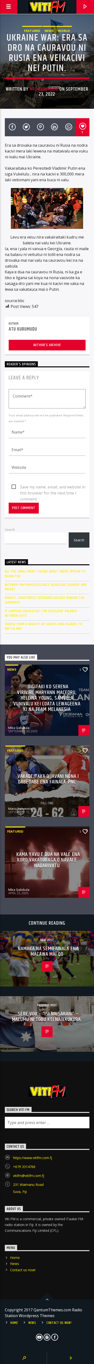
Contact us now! (22, 1270)
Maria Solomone (20, 808)
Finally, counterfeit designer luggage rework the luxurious (45, 600)
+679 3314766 (24, 1166)
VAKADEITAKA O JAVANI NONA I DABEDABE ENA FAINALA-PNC (48, 779)
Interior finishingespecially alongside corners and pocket (46, 587)
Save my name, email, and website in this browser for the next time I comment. (52, 487)
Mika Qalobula (18, 728)
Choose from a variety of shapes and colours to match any (43, 626)
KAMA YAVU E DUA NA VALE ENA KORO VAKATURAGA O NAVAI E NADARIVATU (48, 860)
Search (10, 529)
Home (15, 1257)
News (49, 31)
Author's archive (47, 345)
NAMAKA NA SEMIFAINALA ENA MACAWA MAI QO (48, 951)
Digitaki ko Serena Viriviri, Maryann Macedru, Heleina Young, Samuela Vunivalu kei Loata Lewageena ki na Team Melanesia (46, 698)
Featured (32, 31)
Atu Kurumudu (44, 89)
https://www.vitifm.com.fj (32, 1157)
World (64, 31)
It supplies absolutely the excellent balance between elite (41, 613)
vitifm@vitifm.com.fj (28, 1175)
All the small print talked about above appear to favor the (45, 573)
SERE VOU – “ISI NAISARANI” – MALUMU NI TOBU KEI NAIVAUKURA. (47, 1017)
